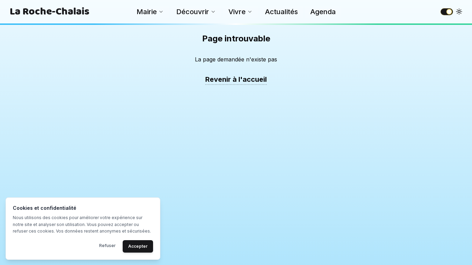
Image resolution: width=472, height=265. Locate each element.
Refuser (107, 245)
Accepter (138, 245)
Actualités (281, 12)
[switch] (447, 11)
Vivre (237, 12)
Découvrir (192, 12)
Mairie (146, 12)
